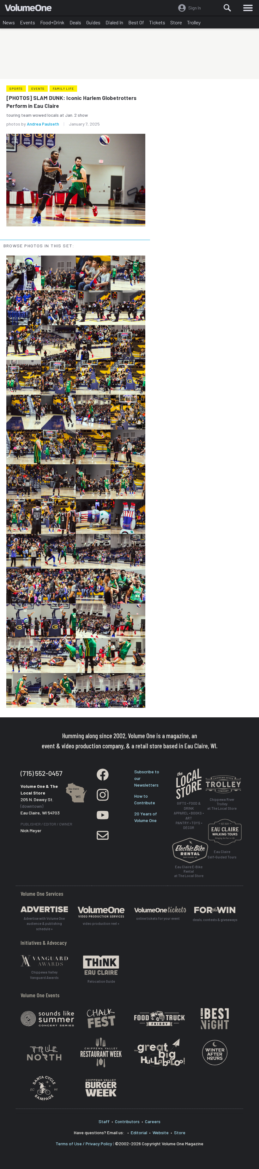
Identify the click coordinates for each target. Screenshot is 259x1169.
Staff (104, 1121)
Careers (152, 1121)
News (9, 22)
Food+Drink (52, 22)
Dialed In (114, 22)
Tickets (157, 22)
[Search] (227, 8)
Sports (16, 88)
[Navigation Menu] (248, 8)
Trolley (194, 22)
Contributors (127, 1121)
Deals (75, 22)
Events (27, 22)
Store (176, 22)
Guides (93, 22)
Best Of (136, 22)
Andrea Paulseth (43, 124)
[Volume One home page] (31, 9)
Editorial (139, 1132)
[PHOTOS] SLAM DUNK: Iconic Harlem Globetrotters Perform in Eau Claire (71, 101)
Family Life (63, 88)
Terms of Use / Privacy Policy (84, 1143)
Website (161, 1132)
